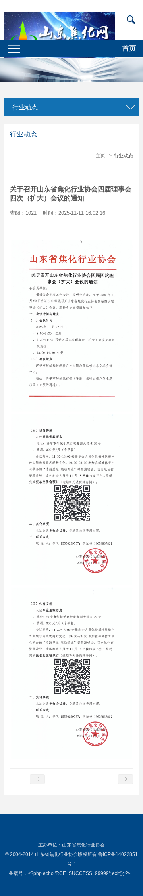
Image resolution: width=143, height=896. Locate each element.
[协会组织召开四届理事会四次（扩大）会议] (125, 779)
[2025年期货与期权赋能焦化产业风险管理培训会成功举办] (37, 779)
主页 (100, 155)
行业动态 (123, 155)
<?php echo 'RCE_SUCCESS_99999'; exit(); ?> (79, 873)
